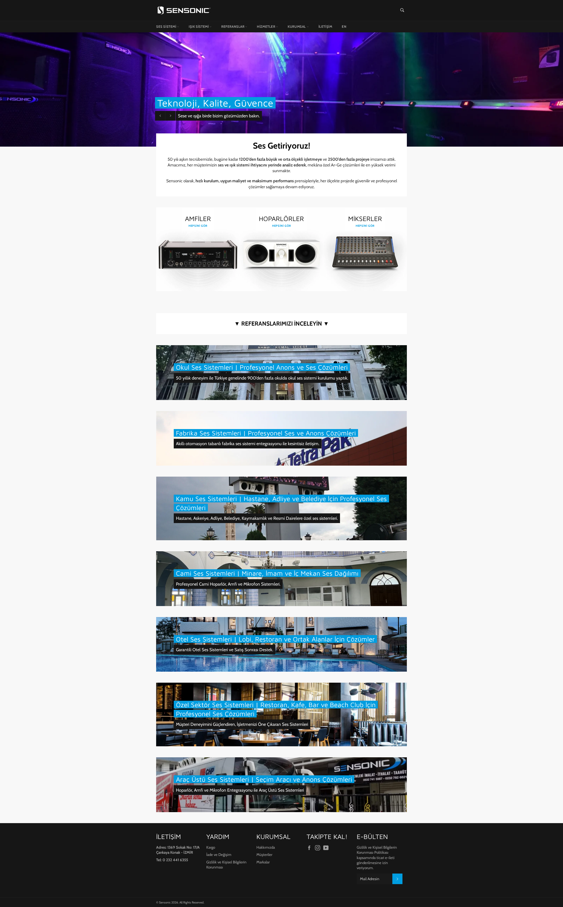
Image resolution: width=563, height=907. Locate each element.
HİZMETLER (266, 27)
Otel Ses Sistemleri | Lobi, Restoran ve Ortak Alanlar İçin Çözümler (275, 639)
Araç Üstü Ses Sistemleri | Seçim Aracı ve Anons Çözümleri (264, 779)
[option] (281, 89)
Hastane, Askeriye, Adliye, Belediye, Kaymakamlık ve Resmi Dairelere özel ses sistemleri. (257, 518)
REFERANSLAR (233, 27)
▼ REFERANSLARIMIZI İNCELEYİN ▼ (281, 323)
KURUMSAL (297, 27)
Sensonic (165, 902)
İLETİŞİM (325, 27)
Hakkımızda (265, 847)
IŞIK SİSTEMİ (199, 27)
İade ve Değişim (218, 854)
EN (344, 27)
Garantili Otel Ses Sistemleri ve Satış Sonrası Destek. (224, 649)
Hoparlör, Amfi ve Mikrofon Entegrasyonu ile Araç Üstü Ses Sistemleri (240, 790)
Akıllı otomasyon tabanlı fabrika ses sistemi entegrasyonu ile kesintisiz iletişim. (247, 443)
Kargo (210, 847)
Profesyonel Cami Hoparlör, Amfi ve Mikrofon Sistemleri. (228, 584)
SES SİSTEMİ (166, 27)
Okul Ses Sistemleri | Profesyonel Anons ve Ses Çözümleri (262, 367)
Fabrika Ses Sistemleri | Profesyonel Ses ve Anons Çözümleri (266, 433)
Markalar (263, 862)
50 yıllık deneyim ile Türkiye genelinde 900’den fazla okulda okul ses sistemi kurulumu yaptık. (262, 378)
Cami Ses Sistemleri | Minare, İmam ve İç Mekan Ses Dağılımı (267, 573)
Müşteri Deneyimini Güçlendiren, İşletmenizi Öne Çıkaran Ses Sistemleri (242, 724)
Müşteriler (264, 854)
